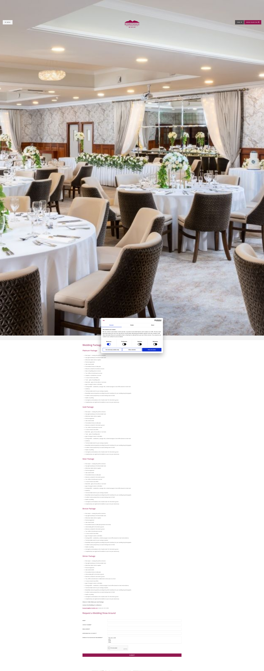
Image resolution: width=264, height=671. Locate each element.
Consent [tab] (111, 325)
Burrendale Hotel (132, 24)
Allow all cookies (152, 349)
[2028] (144, 640)
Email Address (86, 629)
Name (84, 620)
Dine (238, 22)
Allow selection (132, 349)
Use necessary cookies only (112, 349)
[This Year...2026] (144, 638)
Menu (8, 22)
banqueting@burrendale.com (90, 608)
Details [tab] (132, 325)
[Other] (144, 642)
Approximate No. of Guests (89, 633)
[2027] (144, 639)
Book (252, 22)
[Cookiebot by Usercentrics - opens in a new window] (155, 321)
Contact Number (86, 624)
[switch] (124, 344)
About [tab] (152, 325)
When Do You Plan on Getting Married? (92, 637)
